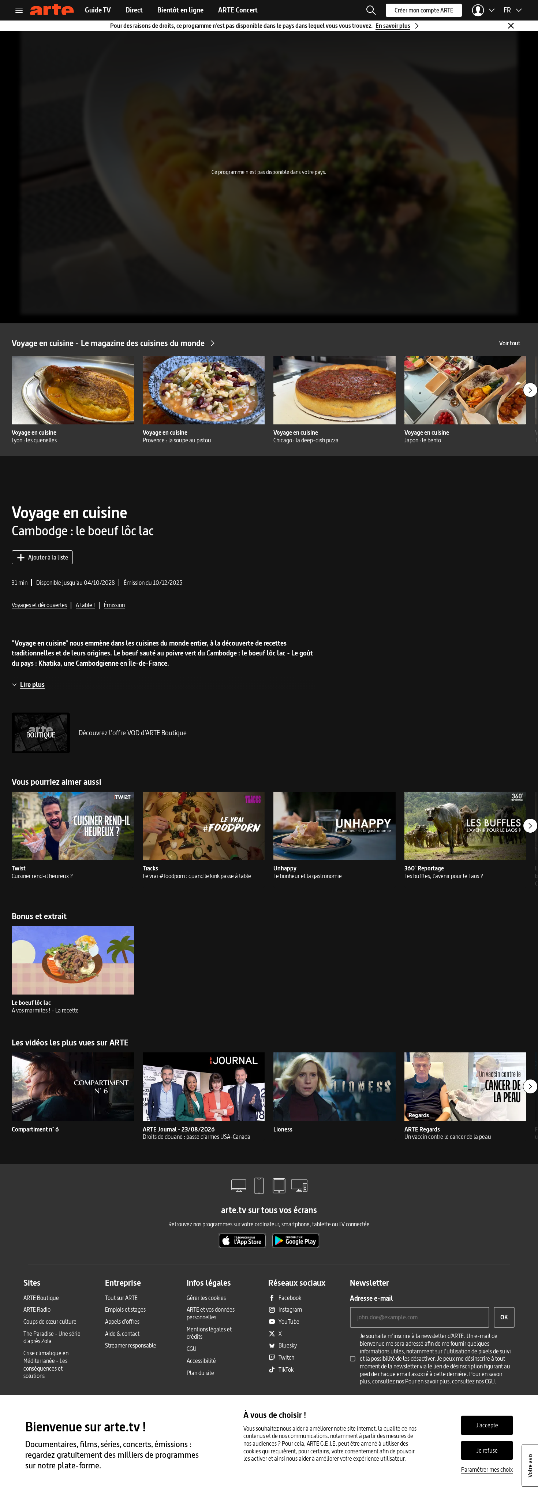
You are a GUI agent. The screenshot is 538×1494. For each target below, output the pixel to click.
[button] (371, 10)
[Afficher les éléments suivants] (530, 390)
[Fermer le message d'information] (511, 25)
